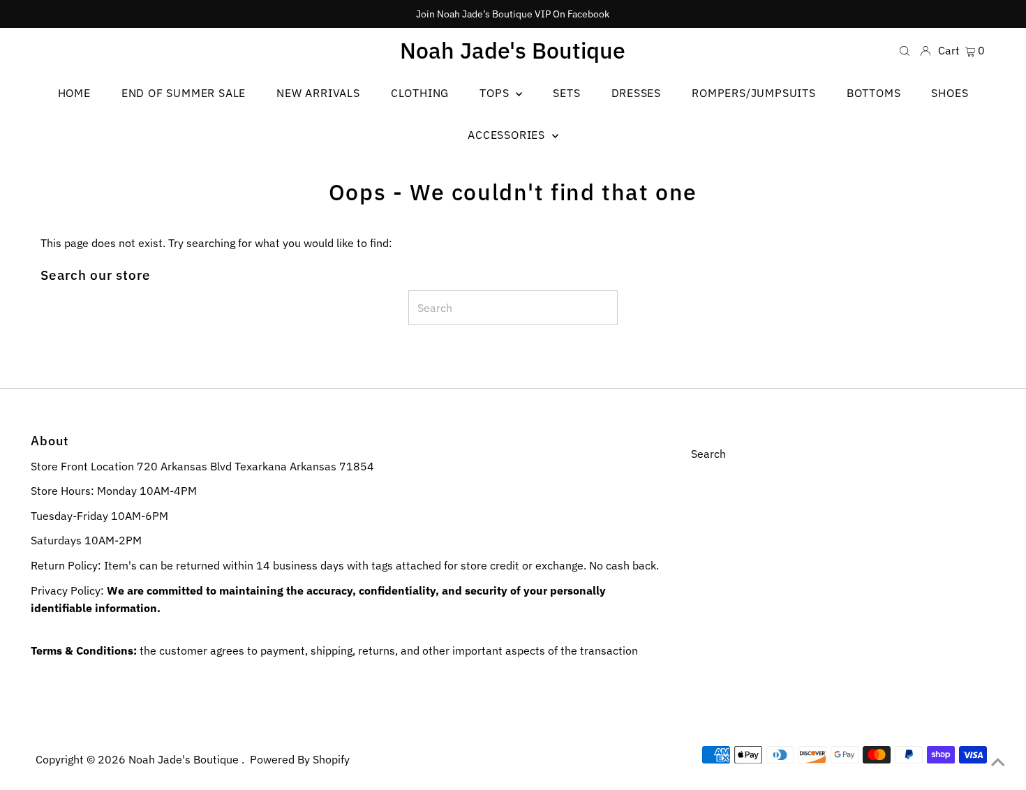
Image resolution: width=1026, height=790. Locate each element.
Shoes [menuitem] (949, 93)
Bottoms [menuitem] (874, 93)
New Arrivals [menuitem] (318, 93)
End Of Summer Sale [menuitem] (183, 93)
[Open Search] (904, 50)
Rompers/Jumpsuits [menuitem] (754, 93)
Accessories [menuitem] (508, 135)
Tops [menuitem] (495, 93)
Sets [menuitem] (566, 93)
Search (708, 454)
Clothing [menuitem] (420, 93)
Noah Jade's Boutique (512, 50)
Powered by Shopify (300, 759)
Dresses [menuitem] (636, 93)
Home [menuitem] (74, 93)
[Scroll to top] (998, 762)
